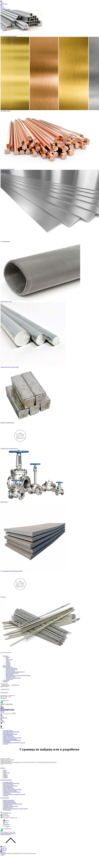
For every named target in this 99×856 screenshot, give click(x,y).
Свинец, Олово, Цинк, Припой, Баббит (12, 737)
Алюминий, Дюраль (8, 730)
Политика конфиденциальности (8, 833)
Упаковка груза (9, 679)
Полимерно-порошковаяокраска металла (15, 671)
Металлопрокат (6, 665)
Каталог (7, 820)
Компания (5, 656)
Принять (2, 854)
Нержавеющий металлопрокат (10, 734)
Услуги (6, 822)
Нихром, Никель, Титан (8, 736)
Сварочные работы (10, 670)
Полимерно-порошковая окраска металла (12, 803)
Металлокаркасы (10, 674)
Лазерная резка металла (11, 668)
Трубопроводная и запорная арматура (12, 740)
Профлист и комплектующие (10, 739)
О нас (7, 658)
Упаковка (8, 664)
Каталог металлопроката (6, 779)
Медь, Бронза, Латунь (8, 732)
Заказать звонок (9, 704)
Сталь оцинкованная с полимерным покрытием (14, 742)
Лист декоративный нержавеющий (11, 731)
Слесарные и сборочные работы (13, 677)
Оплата (7, 660)
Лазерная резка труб (10, 676)
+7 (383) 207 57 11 (15, 685)
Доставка (8, 663)
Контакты (5, 681)
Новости (8, 657)
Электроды (5, 743)
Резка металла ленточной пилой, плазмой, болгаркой (18, 675)
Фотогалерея (6, 680)
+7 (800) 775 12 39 (5, 685)
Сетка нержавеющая (8, 735)
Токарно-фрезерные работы (12, 673)
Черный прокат (6, 741)
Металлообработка (7, 667)
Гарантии (8, 662)
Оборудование (9, 659)
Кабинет (2, 704)
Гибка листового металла (12, 669)
